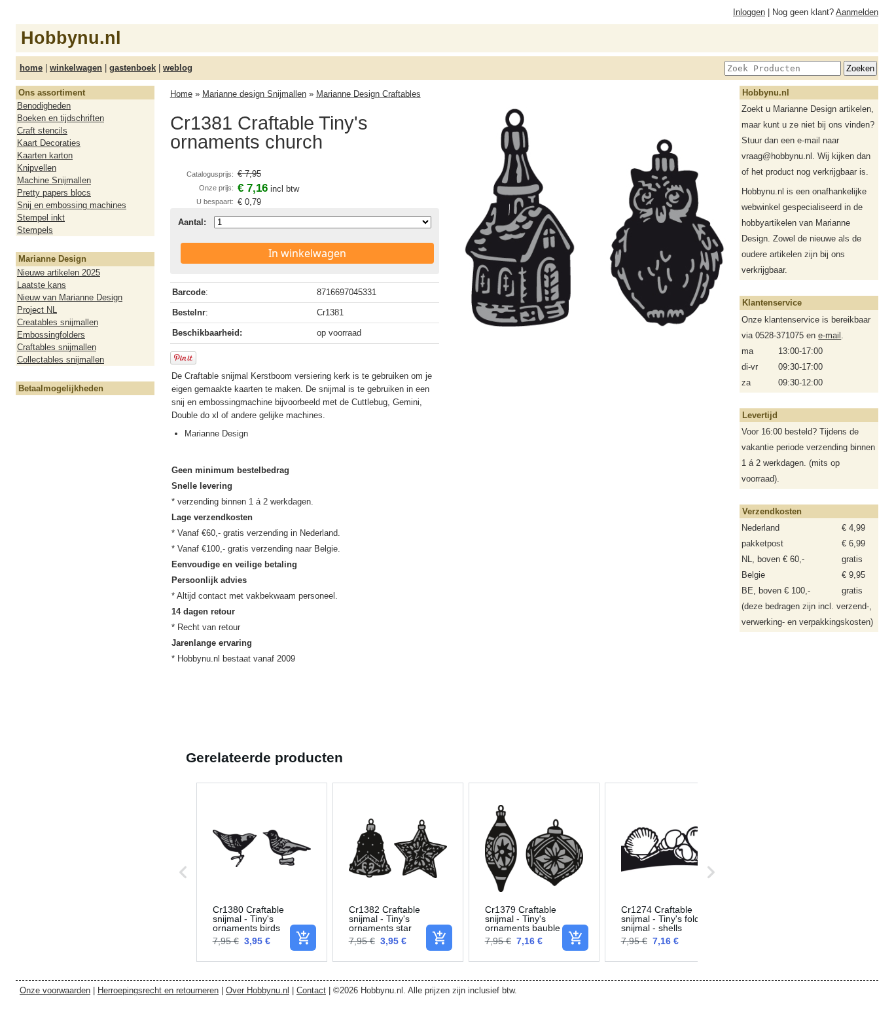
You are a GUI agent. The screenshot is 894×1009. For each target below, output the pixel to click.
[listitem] (261, 872)
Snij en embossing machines (71, 205)
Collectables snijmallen (60, 359)
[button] (183, 872)
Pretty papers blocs (54, 193)
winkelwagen (76, 68)
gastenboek (132, 68)
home (31, 68)
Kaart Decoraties (48, 143)
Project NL (37, 310)
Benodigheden (44, 106)
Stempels (35, 230)
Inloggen (749, 12)
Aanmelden (857, 12)
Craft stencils (42, 130)
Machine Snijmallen (54, 180)
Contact (311, 990)
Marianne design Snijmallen (254, 94)
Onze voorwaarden (55, 990)
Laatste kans (41, 285)
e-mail (829, 335)
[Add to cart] (303, 938)
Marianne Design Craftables (368, 94)
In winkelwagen (307, 253)
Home (181, 94)
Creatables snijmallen (57, 322)
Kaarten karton (45, 155)
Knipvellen (36, 168)
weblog (177, 68)
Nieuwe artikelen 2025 (58, 272)
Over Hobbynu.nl (257, 990)
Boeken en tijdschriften (60, 118)
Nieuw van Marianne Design (69, 297)
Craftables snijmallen (56, 347)
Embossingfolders (51, 335)
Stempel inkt (41, 217)
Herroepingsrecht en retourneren (158, 990)
